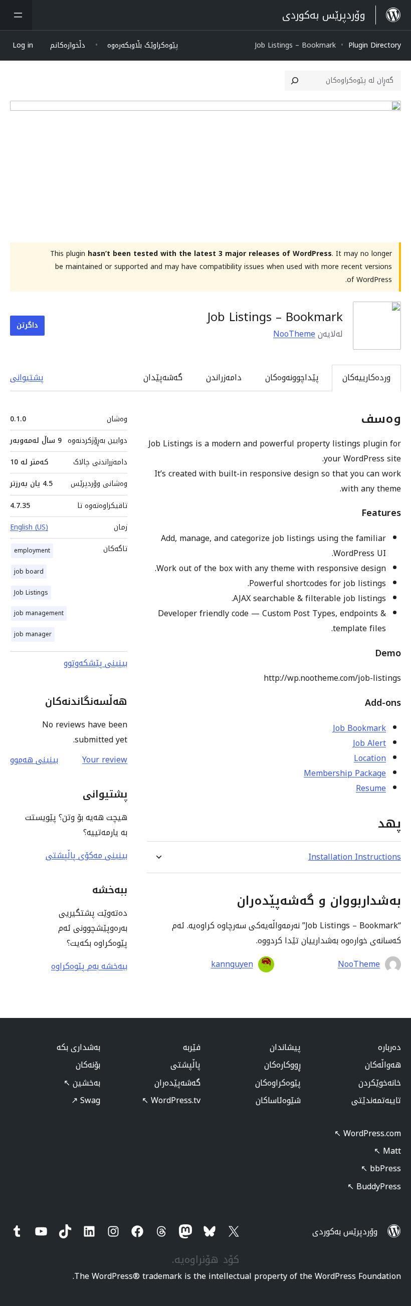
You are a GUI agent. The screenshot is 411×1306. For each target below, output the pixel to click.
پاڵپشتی (185, 1065)
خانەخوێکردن (379, 1083)
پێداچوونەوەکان (292, 377)
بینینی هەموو (34, 759)
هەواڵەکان (383, 1065)
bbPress (381, 1168)
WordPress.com (367, 1133)
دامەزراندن (224, 377)
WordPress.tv (171, 1100)
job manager (33, 634)
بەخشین (82, 1083)
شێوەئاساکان (278, 1100)
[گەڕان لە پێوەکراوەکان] (295, 81)
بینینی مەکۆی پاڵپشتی (86, 855)
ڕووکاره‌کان (282, 1065)
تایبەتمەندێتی (376, 1100)
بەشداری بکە (78, 1047)
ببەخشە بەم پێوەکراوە (89, 966)
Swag (85, 1100)
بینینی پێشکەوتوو (95, 663)
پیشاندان (285, 1047)
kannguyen (232, 964)
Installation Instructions (354, 857)
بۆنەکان (88, 1065)
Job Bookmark (359, 728)
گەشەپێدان (162, 377)
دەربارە (389, 1047)
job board (29, 571)
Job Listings (31, 592)
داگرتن (27, 325)
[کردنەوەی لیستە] (16, 15)
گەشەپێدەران (177, 1083)
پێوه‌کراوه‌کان (278, 1083)
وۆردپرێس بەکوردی (344, 1231)
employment (32, 550)
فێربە (191, 1047)
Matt (387, 1151)
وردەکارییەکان (366, 377)
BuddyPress (374, 1186)
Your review (104, 759)
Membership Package (345, 773)
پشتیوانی (27, 377)
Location (370, 758)
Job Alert (369, 743)
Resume (371, 788)
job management (39, 613)
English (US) (29, 527)
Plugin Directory (374, 45)
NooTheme (294, 334)
